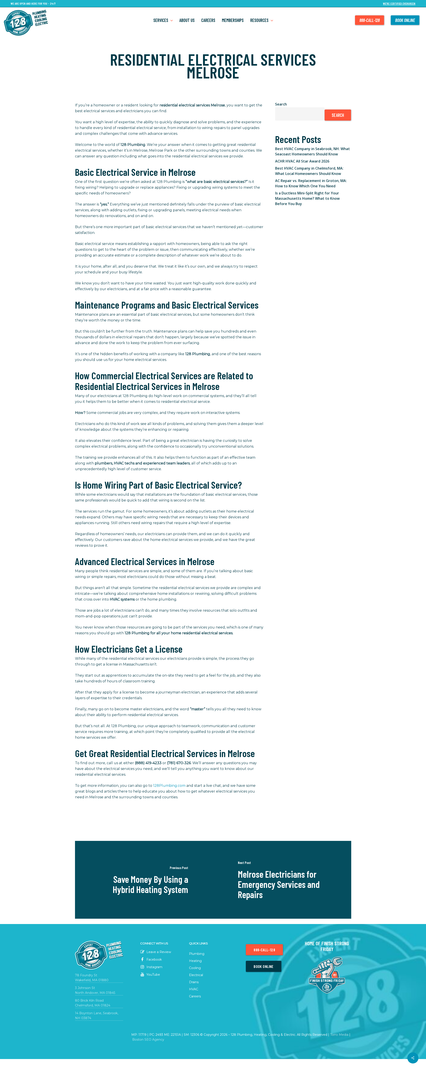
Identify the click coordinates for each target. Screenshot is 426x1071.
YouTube (153, 975)
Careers (195, 996)
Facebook (154, 959)
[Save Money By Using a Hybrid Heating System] (144, 879)
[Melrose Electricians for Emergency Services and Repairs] (282, 879)
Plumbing (196, 954)
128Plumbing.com (169, 785)
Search (281, 104)
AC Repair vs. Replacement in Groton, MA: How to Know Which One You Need (311, 183)
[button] (264, 949)
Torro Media (339, 1035)
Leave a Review (158, 952)
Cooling (195, 968)
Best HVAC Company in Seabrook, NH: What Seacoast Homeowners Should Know (312, 151)
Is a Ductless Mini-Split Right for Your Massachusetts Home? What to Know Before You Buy (307, 198)
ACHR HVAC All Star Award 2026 (302, 161)
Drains (194, 982)
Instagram (154, 967)
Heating (195, 961)
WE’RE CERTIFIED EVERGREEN (399, 3)
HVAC (193, 989)
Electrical (196, 975)
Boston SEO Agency (148, 1040)
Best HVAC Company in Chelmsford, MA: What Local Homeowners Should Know (309, 171)
